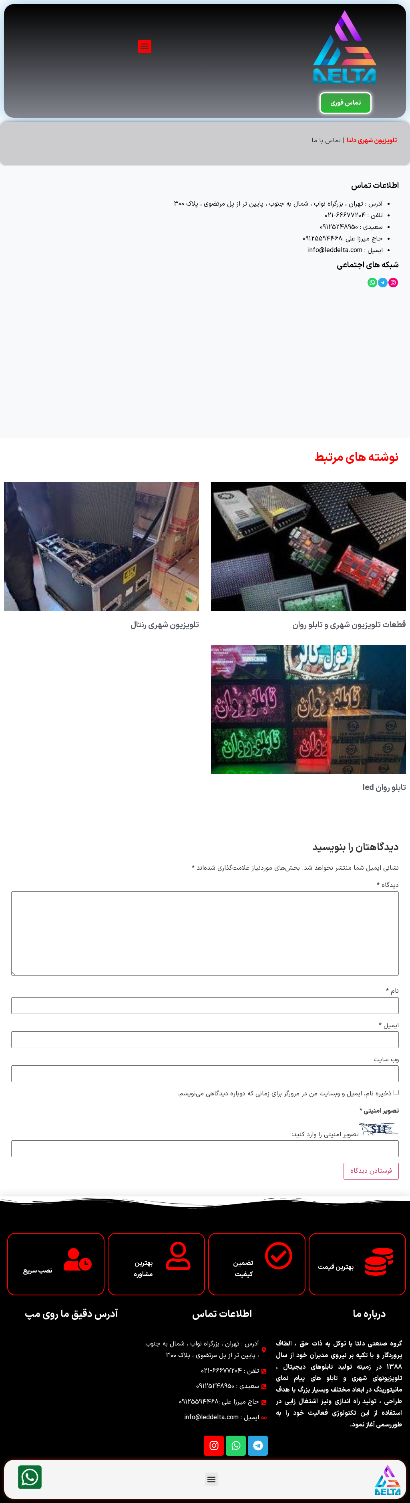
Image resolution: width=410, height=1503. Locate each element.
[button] (144, 46)
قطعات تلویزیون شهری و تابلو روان (349, 625)
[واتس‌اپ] (372, 282)
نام (392, 991)
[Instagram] (214, 1446)
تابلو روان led (384, 788)
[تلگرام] (383, 282)
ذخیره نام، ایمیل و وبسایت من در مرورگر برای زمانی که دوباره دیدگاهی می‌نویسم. (284, 1094)
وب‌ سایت (386, 1060)
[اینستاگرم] (393, 282)
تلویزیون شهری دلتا (372, 140)
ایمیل (389, 1025)
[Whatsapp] (236, 1446)
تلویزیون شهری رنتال (165, 625)
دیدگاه (388, 885)
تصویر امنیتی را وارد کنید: (325, 1134)
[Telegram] (258, 1446)
